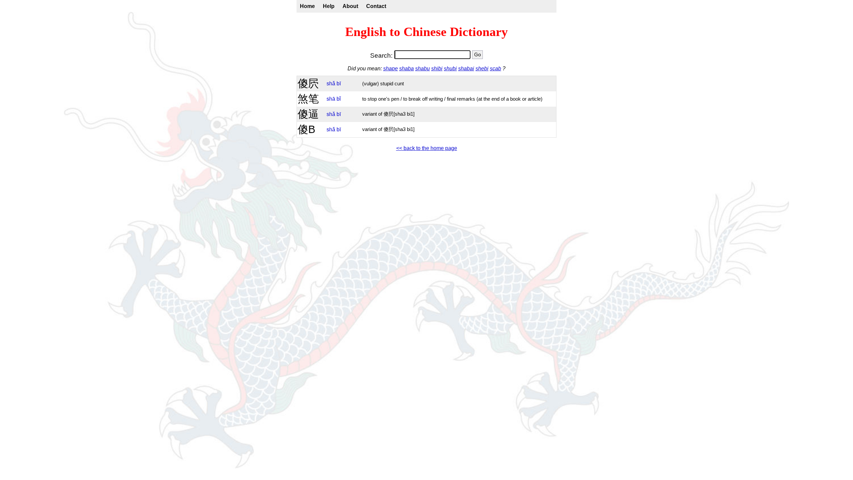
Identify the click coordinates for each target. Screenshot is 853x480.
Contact (376, 6)
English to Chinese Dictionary (426, 32)
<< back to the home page (426, 148)
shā (331, 99)
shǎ (331, 83)
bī (339, 83)
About (350, 6)
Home (307, 6)
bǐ (339, 99)
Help (329, 6)
